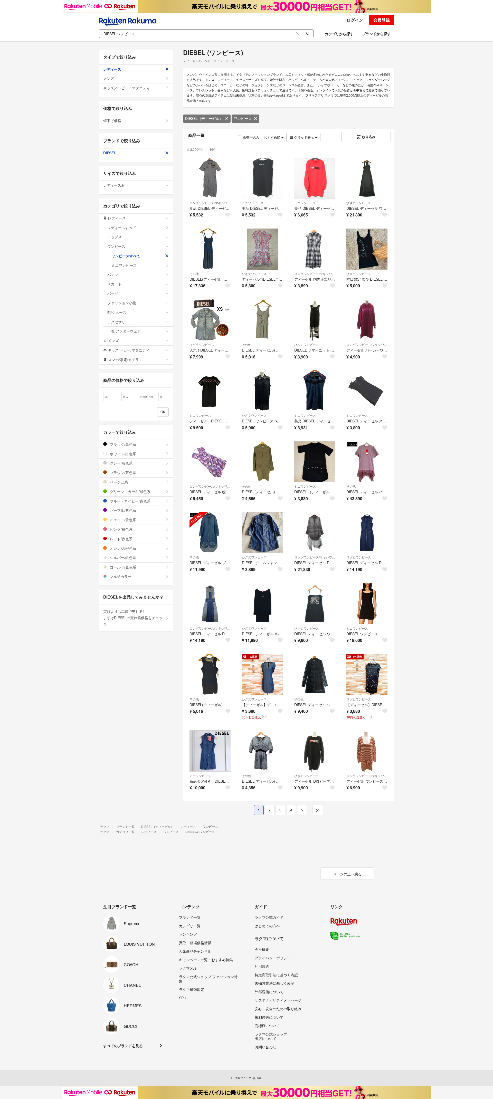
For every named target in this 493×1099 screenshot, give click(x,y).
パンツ (112, 274)
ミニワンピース (252, 203)
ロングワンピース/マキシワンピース (210, 203)
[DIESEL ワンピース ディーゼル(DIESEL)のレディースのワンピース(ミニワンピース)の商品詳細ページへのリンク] (366, 603)
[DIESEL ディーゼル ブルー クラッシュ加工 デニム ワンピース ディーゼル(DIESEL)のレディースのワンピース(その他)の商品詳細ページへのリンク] (210, 532)
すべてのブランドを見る (123, 1045)
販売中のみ (251, 137)
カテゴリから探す (339, 33)
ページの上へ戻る (347, 873)
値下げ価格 (112, 120)
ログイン (355, 20)
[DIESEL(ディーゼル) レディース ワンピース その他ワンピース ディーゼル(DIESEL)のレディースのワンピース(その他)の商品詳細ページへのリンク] (262, 319)
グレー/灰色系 (120, 463)
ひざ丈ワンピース (358, 203)
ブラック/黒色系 (122, 444)
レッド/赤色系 (120, 538)
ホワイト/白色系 (122, 453)
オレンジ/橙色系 (122, 548)
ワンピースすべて (125, 255)
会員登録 (381, 20)
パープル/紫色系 (122, 510)
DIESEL (109, 152)
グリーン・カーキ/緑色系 (129, 491)
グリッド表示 (304, 137)
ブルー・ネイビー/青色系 (129, 501)
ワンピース (243, 118)
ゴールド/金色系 (122, 567)
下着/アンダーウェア (124, 331)
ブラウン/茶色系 (122, 472)
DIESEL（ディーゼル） (204, 118)
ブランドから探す (376, 33)
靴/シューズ (116, 312)
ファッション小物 (121, 302)
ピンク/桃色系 (120, 529)
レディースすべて (121, 227)
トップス (114, 236)
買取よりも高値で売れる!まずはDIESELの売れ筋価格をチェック (133, 617)
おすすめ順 (272, 137)
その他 (194, 273)
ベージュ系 (118, 482)
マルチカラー (120, 576)
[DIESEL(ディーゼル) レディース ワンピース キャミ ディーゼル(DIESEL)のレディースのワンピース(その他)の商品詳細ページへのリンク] (210, 249)
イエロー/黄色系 (122, 519)
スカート (114, 283)
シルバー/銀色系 (122, 557)
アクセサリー (118, 321)
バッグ (112, 293)
